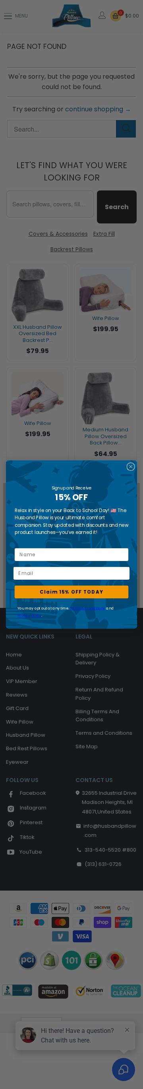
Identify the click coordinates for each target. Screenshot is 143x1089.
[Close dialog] (130, 466)
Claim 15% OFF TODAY (72, 591)
